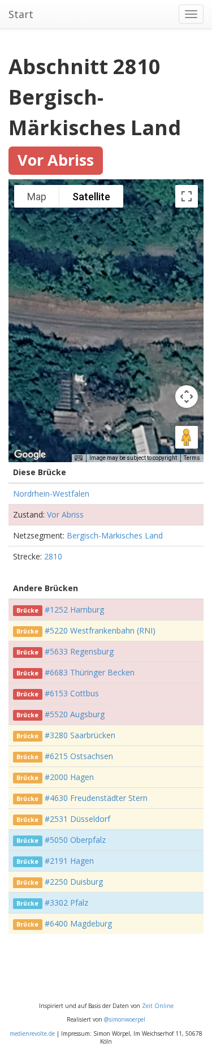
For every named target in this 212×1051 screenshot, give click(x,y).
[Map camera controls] (186, 396)
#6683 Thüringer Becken (90, 672)
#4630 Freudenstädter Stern (96, 797)
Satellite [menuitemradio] (91, 197)
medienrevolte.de (32, 1033)
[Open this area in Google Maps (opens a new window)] (30, 454)
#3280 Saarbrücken (80, 735)
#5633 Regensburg (79, 651)
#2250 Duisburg (74, 881)
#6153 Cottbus (72, 693)
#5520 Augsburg (75, 714)
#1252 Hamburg (74, 609)
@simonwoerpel (124, 1019)
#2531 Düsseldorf (77, 818)
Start (20, 14)
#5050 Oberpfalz (75, 839)
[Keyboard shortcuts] (79, 458)
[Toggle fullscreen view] (186, 196)
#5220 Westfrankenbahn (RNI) (100, 630)
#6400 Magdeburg (78, 923)
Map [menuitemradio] (36, 197)
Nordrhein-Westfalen (51, 493)
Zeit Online (158, 1006)
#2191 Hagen (69, 860)
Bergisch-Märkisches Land (115, 535)
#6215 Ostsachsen (79, 756)
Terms (192, 458)
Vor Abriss (65, 514)
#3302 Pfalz (66, 902)
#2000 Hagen (69, 777)
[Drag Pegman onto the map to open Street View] (186, 437)
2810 (53, 556)
